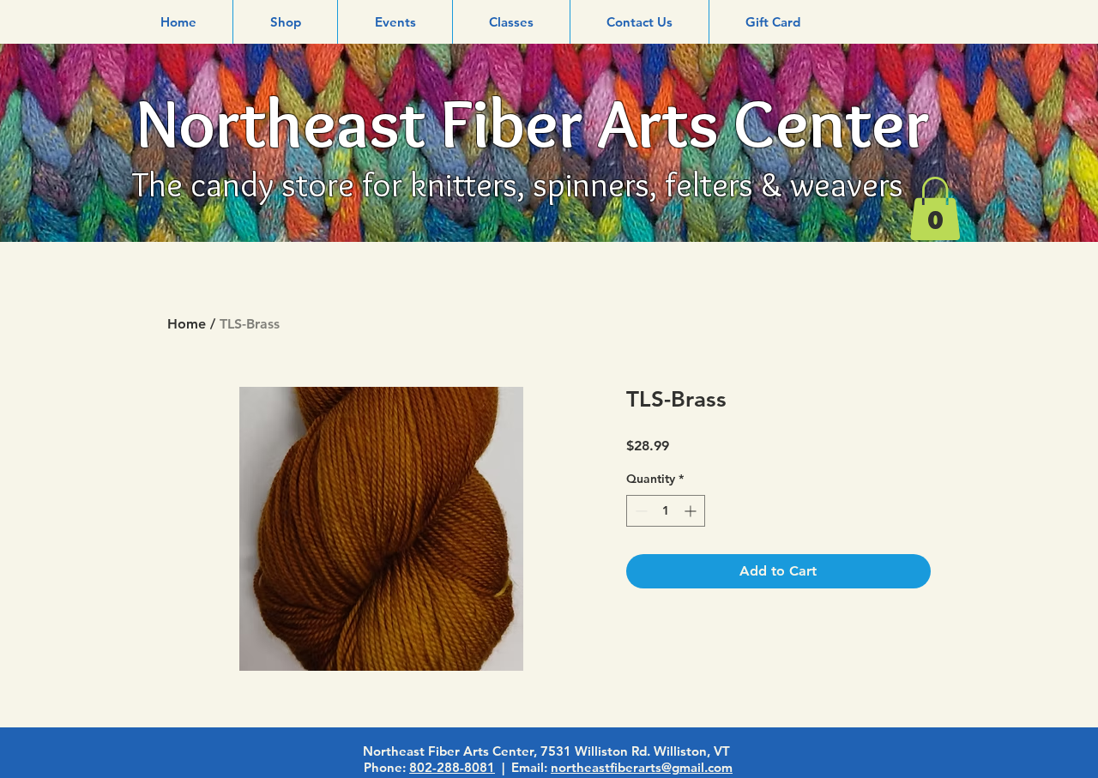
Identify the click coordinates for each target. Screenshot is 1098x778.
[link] (935, 208)
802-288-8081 (452, 767)
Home (186, 324)
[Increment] (692, 511)
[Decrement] (639, 511)
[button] (285, 22)
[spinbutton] (665, 511)
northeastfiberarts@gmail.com (642, 767)
